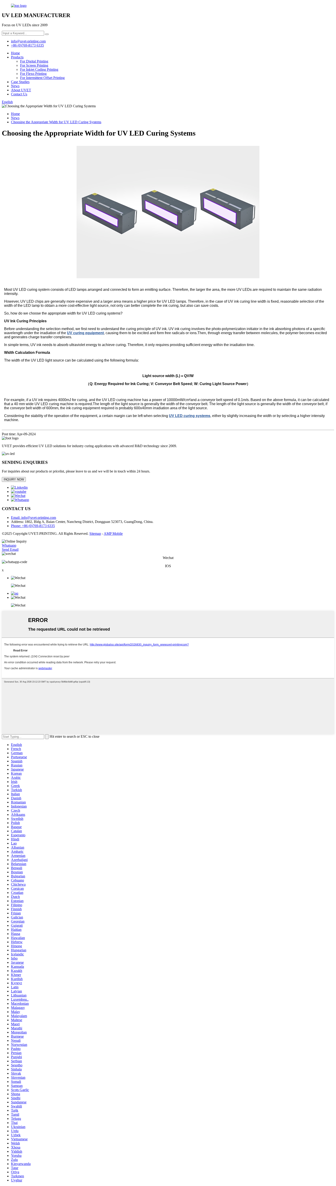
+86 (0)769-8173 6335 (27, 45)
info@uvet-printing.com (28, 41)
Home (15, 53)
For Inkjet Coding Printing (39, 69)
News (15, 86)
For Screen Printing (34, 65)
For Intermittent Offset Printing (42, 78)
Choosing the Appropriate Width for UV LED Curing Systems (56, 122)
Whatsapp (9, 545)
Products (17, 57)
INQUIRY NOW (14, 479)
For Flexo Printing (33, 74)
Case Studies (20, 82)
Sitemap (95, 533)
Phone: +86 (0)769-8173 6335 (33, 526)
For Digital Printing (34, 61)
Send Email (10, 549)
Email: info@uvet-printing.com (33, 518)
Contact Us (19, 94)
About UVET (21, 90)
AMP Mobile (113, 533)
